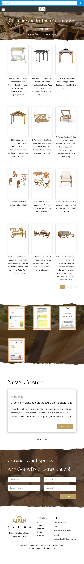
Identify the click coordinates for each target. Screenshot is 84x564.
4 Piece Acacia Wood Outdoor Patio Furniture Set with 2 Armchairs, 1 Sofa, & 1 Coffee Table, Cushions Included (42, 263)
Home (32, 34)
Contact (40, 535)
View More (65, 427)
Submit (68, 496)
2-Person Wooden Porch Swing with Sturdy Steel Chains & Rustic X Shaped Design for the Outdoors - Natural (42, 147)
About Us (41, 525)
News (39, 532)
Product (39, 34)
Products (40, 529)
